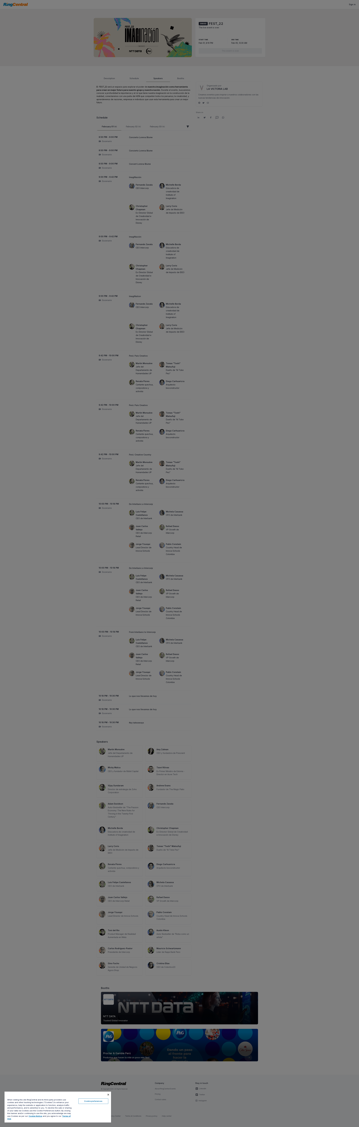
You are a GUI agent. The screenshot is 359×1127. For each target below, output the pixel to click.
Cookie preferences (93, 1101)
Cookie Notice (35, 1116)
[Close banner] (108, 1094)
